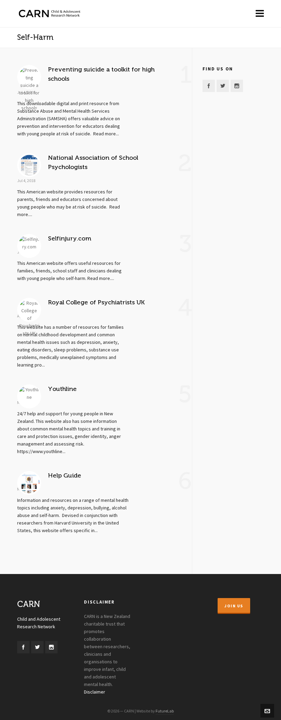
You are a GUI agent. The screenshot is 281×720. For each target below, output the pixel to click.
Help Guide (64, 475)
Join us (233, 606)
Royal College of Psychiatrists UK (96, 302)
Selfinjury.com (69, 238)
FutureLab (165, 711)
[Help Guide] (29, 483)
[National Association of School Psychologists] (29, 165)
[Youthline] (29, 396)
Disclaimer (94, 692)
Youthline (62, 388)
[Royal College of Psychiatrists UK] (29, 310)
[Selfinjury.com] (29, 246)
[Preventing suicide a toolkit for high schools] (29, 77)
